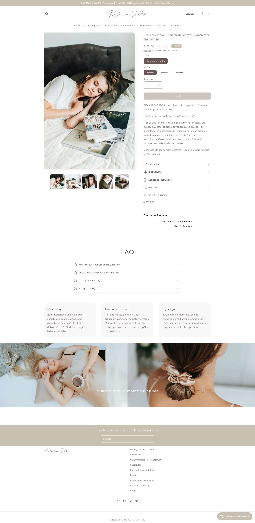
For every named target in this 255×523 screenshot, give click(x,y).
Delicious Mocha (157, 62)
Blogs (133, 490)
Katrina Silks (122, 520)
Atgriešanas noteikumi (142, 480)
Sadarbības (135, 465)
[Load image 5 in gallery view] (122, 181)
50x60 (152, 73)
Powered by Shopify (136, 520)
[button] (47, 13)
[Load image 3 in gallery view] (89, 181)
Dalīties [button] (150, 201)
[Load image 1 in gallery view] (57, 181)
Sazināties (135, 454)
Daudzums (148, 79)
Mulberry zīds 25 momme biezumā (127, 391)
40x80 (181, 73)
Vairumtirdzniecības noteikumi (146, 460)
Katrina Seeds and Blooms (143, 470)
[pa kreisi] (46, 182)
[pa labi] (133, 182)
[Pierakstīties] (151, 439)
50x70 (166, 73)
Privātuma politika (139, 485)
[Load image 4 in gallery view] (106, 181)
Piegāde (147, 50)
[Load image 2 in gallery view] (73, 181)
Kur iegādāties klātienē (142, 449)
